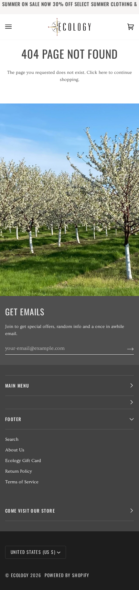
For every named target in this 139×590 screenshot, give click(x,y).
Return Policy (18, 471)
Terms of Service (21, 482)
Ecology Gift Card (23, 460)
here (103, 72)
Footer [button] (13, 419)
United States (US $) (33, 552)
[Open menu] (15, 27)
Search (11, 439)
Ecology (20, 575)
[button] (69, 402)
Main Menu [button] (17, 385)
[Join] (125, 348)
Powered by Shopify (67, 575)
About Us (14, 450)
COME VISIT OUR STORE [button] (30, 510)
